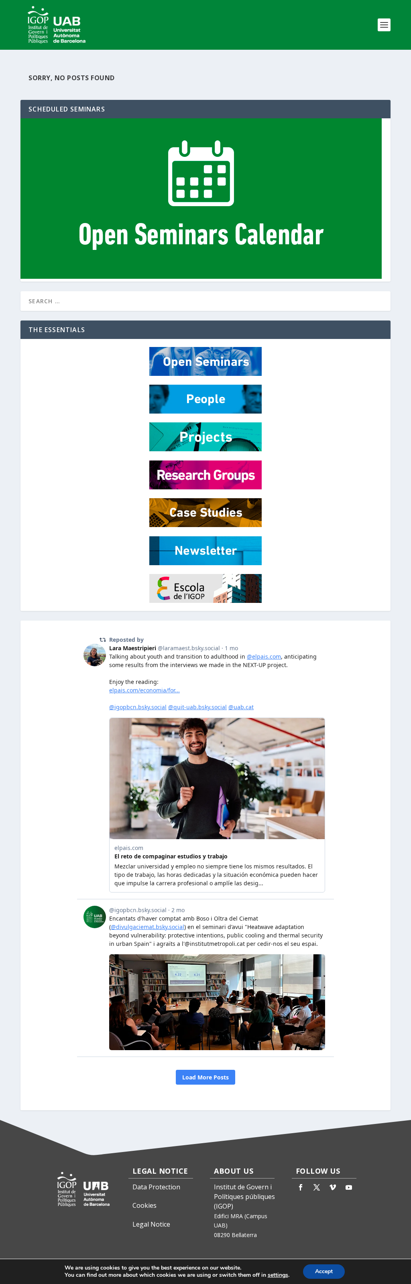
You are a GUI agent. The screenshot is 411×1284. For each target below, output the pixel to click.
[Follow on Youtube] (348, 1187)
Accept (324, 1271)
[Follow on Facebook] (300, 1187)
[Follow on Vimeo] (332, 1187)
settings (278, 1275)
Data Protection (156, 1187)
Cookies (144, 1205)
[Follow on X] (316, 1187)
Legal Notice (151, 1224)
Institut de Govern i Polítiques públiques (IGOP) (244, 1197)
